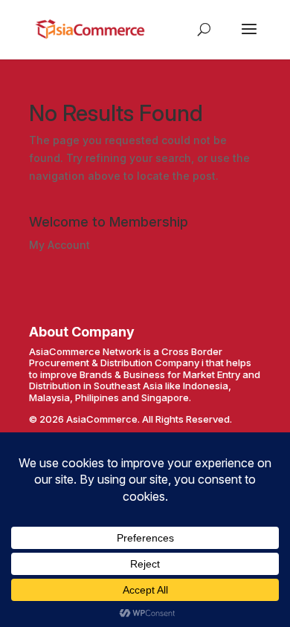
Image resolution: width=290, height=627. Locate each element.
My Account (59, 244)
